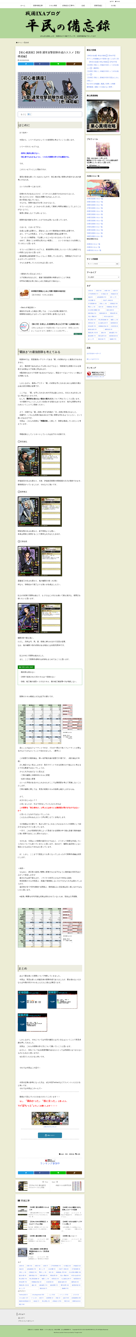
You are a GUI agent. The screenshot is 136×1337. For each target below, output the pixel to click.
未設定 (36, 1301)
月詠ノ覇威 (64, 1275)
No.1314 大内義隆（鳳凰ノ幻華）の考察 (101, 84)
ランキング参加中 (50, 1163)
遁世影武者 (76, 1285)
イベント (63, 1294)
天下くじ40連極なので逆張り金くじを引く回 (103, 59)
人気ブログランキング (49, 1126)
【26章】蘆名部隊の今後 (37, 1236)
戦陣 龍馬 (43, 1275)
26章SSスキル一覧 (93, 244)
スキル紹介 (23, 1298)
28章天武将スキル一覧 (95, 205)
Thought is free (78, 1332)
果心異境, (46, 1301)
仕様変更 (49, 1298)
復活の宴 (22, 1275)
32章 (45, 1266)
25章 (29, 1266)
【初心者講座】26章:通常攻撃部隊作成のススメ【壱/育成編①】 (39, 1251)
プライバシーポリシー (25, 1321)
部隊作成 (71, 1154)
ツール (34, 1298)
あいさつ (21, 1318)
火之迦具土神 (66, 1278)
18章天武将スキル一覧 (95, 236)
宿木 (51, 1272)
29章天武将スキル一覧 (95, 202)
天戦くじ (22, 1272)
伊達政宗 (77, 1266)
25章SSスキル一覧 (93, 247)
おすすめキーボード (94, 353)
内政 (58, 1298)
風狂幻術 (43, 1288)
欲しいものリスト (93, 359)
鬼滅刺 (65, 1288)
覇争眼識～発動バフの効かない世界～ (100, 87)
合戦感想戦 (31, 1269)
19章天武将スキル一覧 (95, 233)
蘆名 (34, 1285)
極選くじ (45, 1278)
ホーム (20, 42)
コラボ (76, 1294)
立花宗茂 (49, 1282)
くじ (52, 1294)
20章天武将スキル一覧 (95, 230)
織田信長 (75, 1282)
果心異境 (23, 1278)
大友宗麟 (52, 1269)
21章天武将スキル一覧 (95, 227)
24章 (21, 1266)
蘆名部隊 (54, 1285)
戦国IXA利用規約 (25, 1301)
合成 (27, 42)
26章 (78, 1154)
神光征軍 (23, 1282)
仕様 (41, 1298)
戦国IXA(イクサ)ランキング (95, 377)
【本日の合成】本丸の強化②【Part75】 (101, 55)
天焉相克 (33, 1272)
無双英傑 (77, 1278)
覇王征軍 (65, 1285)
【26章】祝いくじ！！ (69, 1236)
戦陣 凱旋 (33, 1275)
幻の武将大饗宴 (75, 1272)
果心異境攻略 (34, 1278)
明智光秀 (53, 1275)
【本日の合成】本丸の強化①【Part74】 (102, 62)
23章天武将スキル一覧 (95, 221)
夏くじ (42, 1269)
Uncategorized (38, 1294)
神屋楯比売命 (36, 1282)
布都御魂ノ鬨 (61, 1272)
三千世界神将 (56, 1266)
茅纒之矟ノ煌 (24, 1285)
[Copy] (74, 63)
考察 (66, 1154)
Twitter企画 (23, 1294)
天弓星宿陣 (76, 1269)
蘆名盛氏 (43, 1285)
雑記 (22, 1304)
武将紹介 (57, 1301)
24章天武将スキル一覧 (95, 217)
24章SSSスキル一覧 (94, 250)
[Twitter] (26, 63)
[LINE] (58, 63)
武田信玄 (55, 1278)
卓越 (21, 1269)
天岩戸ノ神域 (64, 1269)
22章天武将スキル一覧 (95, 224)
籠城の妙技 (62, 1282)
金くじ (22, 1288)
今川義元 (67, 1266)
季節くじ (42, 1272)
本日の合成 (76, 1275)
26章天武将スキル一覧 (95, 211)
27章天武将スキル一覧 (95, 208)
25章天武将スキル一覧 (95, 214)
